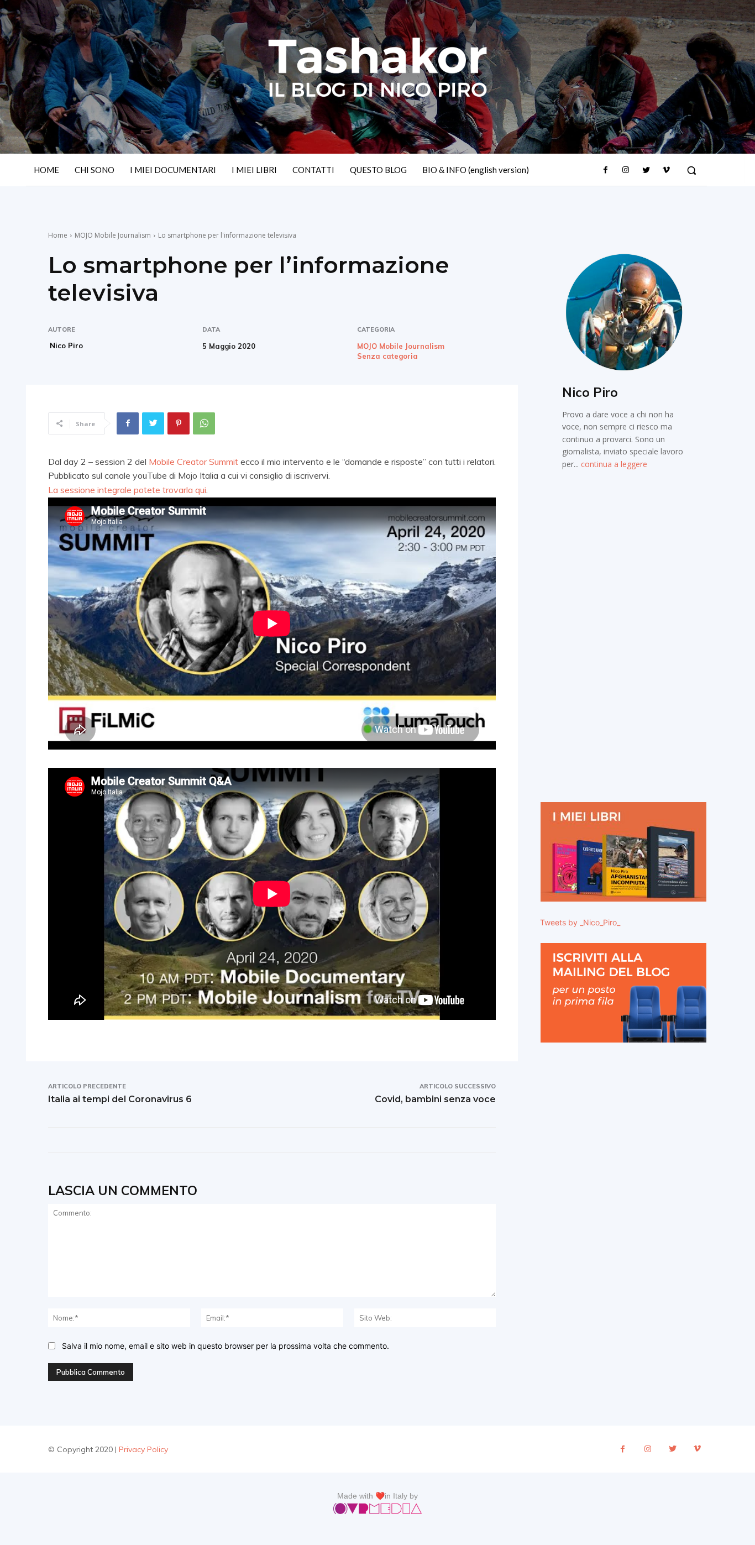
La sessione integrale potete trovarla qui (127, 489)
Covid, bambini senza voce (435, 1099)
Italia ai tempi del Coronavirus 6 (120, 1099)
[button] (691, 170)
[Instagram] (626, 170)
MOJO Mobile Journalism (113, 235)
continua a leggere (614, 464)
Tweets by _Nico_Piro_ (580, 922)
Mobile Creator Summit (193, 461)
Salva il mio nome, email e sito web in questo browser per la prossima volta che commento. (225, 1345)
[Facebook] (606, 170)
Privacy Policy (143, 1449)
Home (57, 235)
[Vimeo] (666, 170)
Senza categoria (387, 356)
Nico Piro (66, 345)
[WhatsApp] (204, 423)
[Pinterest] (178, 423)
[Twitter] (646, 170)
